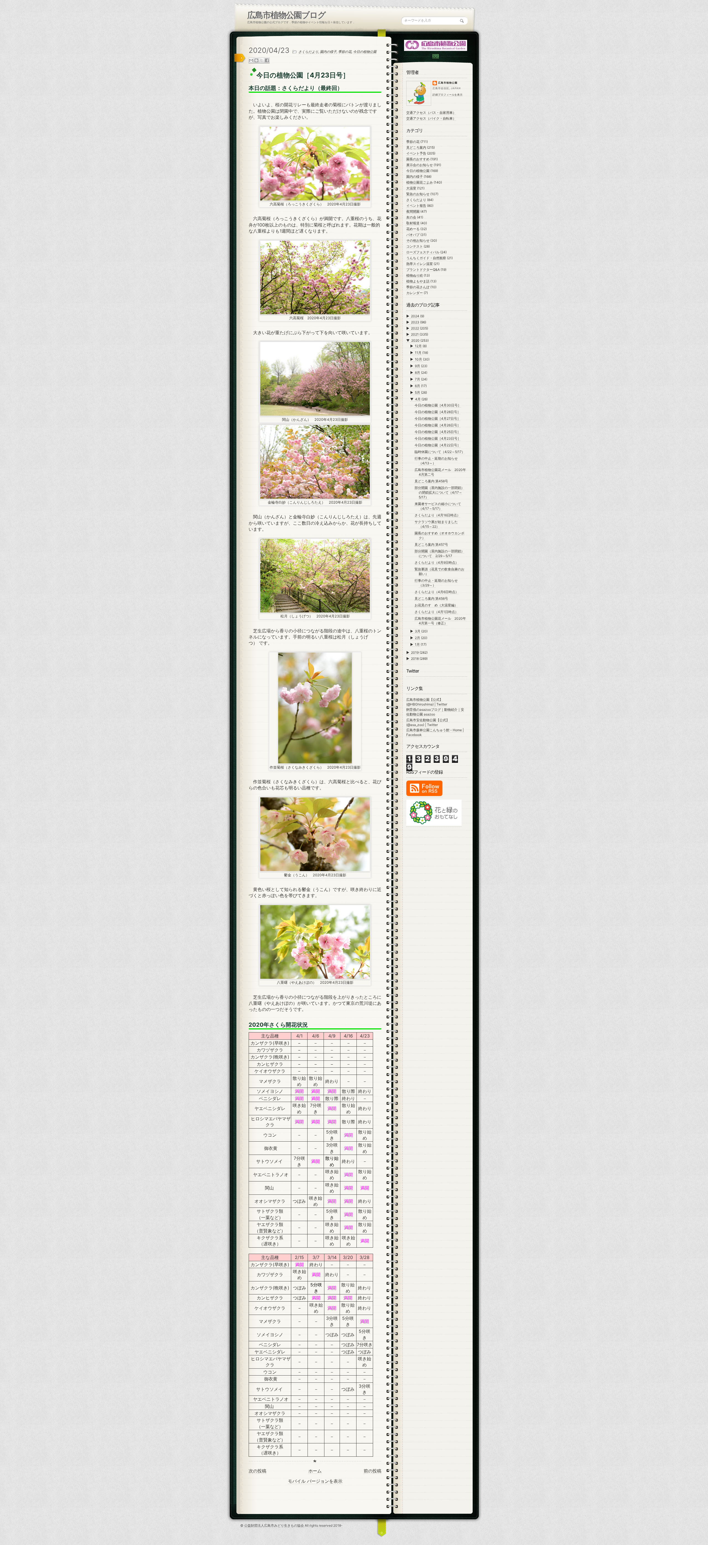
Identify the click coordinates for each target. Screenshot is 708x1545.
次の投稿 (257, 1471)
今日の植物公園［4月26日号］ (437, 425)
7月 (418, 379)
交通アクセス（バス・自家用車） (431, 112)
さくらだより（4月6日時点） (437, 592)
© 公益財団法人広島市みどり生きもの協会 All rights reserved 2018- (291, 1525)
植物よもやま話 (418, 281)
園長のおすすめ (418, 159)
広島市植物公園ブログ (286, 15)
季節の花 (345, 52)
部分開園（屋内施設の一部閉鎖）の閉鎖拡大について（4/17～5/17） (439, 492)
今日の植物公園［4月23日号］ (438, 438)
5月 (418, 392)
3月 (418, 631)
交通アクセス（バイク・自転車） (431, 118)
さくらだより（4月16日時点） (437, 515)
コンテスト (414, 246)
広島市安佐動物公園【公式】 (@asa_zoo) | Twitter (427, 722)
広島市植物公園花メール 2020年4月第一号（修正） (440, 620)
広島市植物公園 (447, 82)
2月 (418, 638)
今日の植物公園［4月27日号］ (437, 418)
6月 (418, 386)
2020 (415, 340)
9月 (418, 366)
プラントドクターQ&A (423, 269)
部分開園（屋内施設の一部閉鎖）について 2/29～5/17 (439, 553)
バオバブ (413, 235)
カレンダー (414, 293)
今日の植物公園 (364, 52)
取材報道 (413, 223)
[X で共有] (261, 60)
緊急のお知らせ (418, 194)
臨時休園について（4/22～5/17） (440, 452)
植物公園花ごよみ (419, 182)
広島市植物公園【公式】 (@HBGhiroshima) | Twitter (426, 701)
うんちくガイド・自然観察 (426, 258)
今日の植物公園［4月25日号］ (437, 432)
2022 (415, 328)
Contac (435, 56)
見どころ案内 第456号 (431, 598)
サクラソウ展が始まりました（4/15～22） (436, 524)
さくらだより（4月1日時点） (436, 612)
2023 (415, 322)
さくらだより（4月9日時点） (437, 562)
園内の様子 (328, 52)
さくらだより (308, 52)
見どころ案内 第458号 (431, 481)
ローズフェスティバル (422, 252)
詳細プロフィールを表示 (448, 94)
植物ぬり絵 (414, 275)
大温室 (411, 188)
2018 (415, 658)
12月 (419, 346)
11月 (418, 353)
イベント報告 (416, 206)
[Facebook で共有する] (267, 60)
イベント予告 (416, 153)
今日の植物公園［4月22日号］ (437, 445)
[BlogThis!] (256, 60)
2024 (415, 316)
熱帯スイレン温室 (419, 264)
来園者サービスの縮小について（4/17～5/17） (438, 506)
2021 (415, 334)
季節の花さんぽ (418, 287)
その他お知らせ (418, 240)
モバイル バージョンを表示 (315, 1481)
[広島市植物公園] (436, 45)
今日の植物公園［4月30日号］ (438, 405)
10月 (419, 359)
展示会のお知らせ (419, 165)
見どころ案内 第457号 (431, 544)
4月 (418, 399)
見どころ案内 (416, 147)
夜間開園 (413, 211)
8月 (418, 372)
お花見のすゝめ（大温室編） (436, 605)
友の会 (411, 217)
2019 (415, 652)
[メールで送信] (251, 60)
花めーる (413, 229)
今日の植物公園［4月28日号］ (437, 412)
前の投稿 (372, 1471)
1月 (418, 644)
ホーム (315, 1471)
